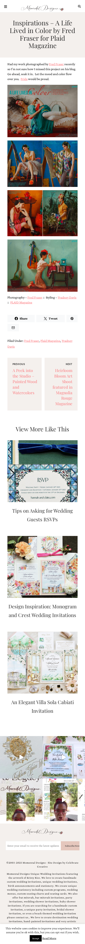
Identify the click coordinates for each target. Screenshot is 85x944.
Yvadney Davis (67, 297)
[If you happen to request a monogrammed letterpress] (21, 757)
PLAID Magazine (21, 302)
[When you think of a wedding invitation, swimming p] (63, 757)
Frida (24, 79)
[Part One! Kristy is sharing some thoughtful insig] (63, 800)
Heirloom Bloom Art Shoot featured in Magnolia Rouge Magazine (62, 387)
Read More (49, 938)
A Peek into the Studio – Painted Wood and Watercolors (25, 381)
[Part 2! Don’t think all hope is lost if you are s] (21, 800)
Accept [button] (35, 938)
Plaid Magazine (50, 340)
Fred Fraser (56, 64)
